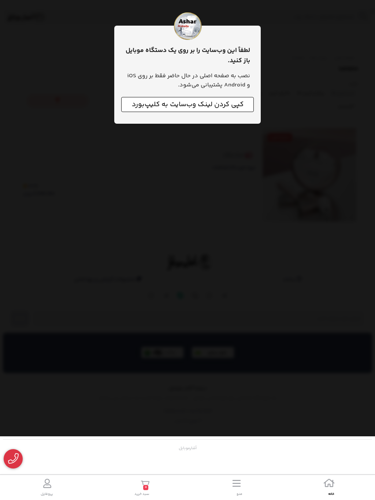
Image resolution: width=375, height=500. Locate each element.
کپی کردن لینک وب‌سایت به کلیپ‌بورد (188, 104)
